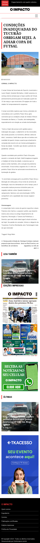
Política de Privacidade (9, 529)
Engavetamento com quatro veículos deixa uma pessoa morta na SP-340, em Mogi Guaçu (23, 2)
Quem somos (5, 509)
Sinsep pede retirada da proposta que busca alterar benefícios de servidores (10, 243)
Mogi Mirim (11, 234)
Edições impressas (7, 525)
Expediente (5, 513)
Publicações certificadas (9, 521)
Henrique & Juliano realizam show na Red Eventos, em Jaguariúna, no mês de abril (29, 244)
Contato (4, 517)
